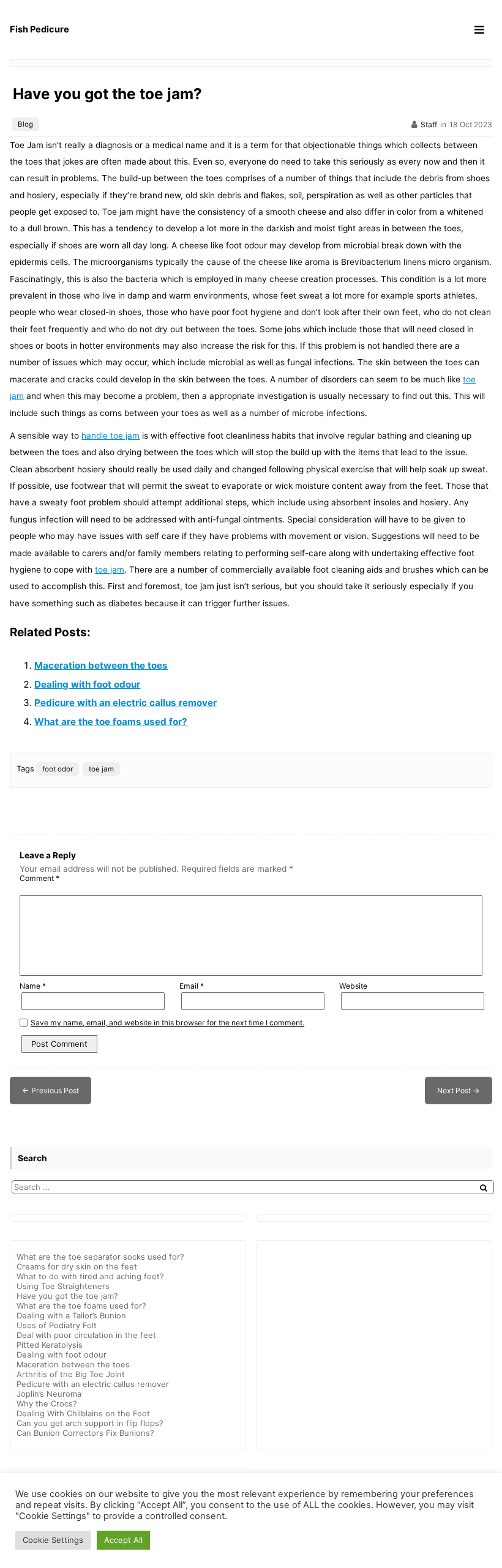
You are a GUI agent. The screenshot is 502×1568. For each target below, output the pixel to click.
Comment (39, 878)
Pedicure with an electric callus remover (125, 702)
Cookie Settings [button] (53, 1540)
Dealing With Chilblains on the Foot (83, 1413)
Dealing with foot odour (87, 684)
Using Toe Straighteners (63, 1286)
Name (33, 985)
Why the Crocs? (47, 1403)
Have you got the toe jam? (107, 93)
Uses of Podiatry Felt (57, 1325)
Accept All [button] (123, 1540)
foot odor (57, 769)
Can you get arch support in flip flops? (90, 1423)
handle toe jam (110, 435)
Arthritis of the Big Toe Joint (71, 1374)
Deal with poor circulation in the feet (86, 1335)
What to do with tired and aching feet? (90, 1276)
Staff (429, 124)
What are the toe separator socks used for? (100, 1256)
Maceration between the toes (101, 665)
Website (353, 985)
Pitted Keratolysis (50, 1345)
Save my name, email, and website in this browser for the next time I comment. (167, 1022)
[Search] (483, 1187)
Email (191, 985)
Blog (25, 124)
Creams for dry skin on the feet (77, 1266)
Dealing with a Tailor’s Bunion (71, 1315)
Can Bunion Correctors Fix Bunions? (85, 1433)
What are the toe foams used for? (110, 721)
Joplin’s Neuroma (49, 1394)
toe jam (109, 569)
